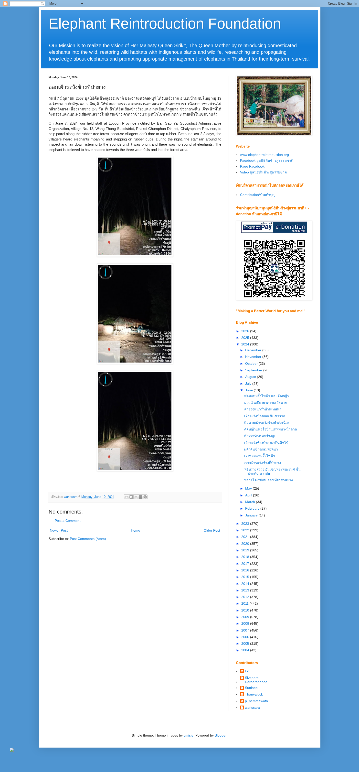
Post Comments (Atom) (88, 539)
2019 (245, 550)
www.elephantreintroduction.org (264, 155)
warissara (252, 707)
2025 (245, 338)
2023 (245, 523)
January (252, 515)
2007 (245, 630)
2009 (245, 617)
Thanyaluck (254, 694)
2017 (245, 564)
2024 (245, 344)
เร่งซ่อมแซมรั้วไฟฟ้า (259, 456)
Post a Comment (68, 521)
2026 (245, 331)
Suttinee (251, 688)
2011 (245, 603)
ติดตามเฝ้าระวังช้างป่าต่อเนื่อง (266, 423)
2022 (245, 530)
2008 (245, 623)
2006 (245, 637)
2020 (245, 544)
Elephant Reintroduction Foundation (165, 23)
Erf (247, 671)
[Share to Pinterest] (145, 496)
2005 (245, 643)
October (252, 363)
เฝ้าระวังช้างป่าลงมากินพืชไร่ (266, 443)
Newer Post (59, 530)
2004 (245, 650)
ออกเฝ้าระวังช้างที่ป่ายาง (262, 463)
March (250, 502)
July (248, 384)
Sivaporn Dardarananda (256, 680)
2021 (245, 537)
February (252, 508)
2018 (245, 557)
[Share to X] (135, 496)
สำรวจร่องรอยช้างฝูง (259, 436)
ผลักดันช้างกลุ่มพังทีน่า (261, 449)
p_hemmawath (256, 701)
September (254, 370)
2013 (245, 590)
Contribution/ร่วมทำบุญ (257, 195)
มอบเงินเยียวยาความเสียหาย (265, 403)
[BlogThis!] (131, 496)
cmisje (188, 735)
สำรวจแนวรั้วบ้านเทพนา (262, 409)
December (253, 350)
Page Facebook (252, 166)
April (249, 495)
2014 (245, 584)
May (249, 488)
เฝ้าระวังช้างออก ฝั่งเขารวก (264, 416)
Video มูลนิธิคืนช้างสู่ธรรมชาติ (263, 172)
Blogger (220, 735)
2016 (245, 570)
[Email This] (126, 496)
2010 (245, 610)
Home (135, 530)
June (249, 390)
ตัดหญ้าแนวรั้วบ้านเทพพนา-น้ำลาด (270, 429)
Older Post (212, 530)
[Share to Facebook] (140, 496)
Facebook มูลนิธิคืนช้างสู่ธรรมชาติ (266, 160)
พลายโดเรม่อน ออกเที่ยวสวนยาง (268, 480)
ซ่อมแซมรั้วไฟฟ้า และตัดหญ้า (266, 396)
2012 (245, 597)
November (253, 357)
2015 (245, 577)
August (251, 377)
